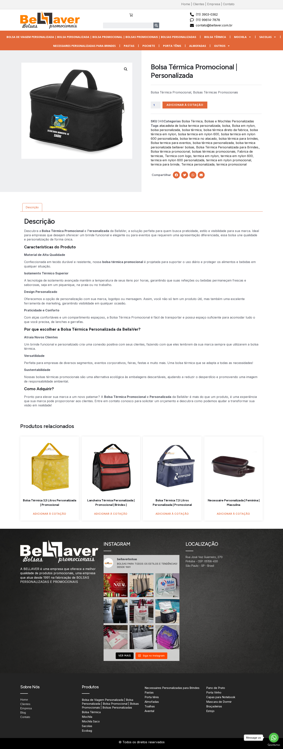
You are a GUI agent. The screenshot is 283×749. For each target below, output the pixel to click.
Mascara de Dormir (219, 702)
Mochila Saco (91, 721)
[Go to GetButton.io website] (274, 745)
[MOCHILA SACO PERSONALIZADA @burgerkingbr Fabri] (167, 637)
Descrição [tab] (32, 207)
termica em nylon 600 (237, 156)
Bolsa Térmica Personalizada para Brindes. (227, 147)
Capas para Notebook (220, 697)
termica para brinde (165, 164)
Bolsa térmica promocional (170, 151)
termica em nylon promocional (228, 160)
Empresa (213, 4)
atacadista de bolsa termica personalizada (189, 126)
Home (185, 4)
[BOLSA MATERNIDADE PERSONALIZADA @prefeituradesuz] (167, 585)
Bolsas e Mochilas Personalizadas (229, 121)
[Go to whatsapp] (274, 737)
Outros (219, 46)
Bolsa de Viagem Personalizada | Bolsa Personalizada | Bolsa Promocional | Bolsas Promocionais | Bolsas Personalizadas (101, 37)
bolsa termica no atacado (198, 138)
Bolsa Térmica (215, 37)
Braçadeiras (214, 706)
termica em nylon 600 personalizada (177, 160)
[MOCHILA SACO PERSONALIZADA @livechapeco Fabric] (116, 611)
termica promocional (231, 164)
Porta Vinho (213, 692)
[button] (125, 69)
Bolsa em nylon (243, 126)
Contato (228, 4)
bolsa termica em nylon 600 (198, 134)
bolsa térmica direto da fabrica (225, 130)
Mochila (240, 37)
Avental (149, 711)
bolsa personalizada (165, 130)
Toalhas (150, 706)
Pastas (129, 46)
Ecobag (87, 730)
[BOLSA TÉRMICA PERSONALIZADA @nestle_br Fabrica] (167, 611)
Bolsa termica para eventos (171, 143)
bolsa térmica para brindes (238, 138)
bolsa (226, 126)
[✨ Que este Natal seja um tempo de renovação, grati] (116, 585)
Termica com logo (178, 156)
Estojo (210, 711)
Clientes (198, 4)
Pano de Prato (215, 688)
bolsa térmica (192, 130)
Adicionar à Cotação (185, 105)
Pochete (148, 46)
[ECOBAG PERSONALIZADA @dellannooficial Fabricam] (142, 637)
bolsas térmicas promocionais (213, 151)
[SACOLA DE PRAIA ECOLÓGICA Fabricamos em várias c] (142, 585)
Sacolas (265, 37)
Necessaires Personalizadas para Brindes (84, 46)
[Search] (156, 25)
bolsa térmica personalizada (213, 143)
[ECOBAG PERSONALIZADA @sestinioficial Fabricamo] (142, 611)
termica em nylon (206, 156)
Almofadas (197, 46)
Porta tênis (172, 46)
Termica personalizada (197, 164)
